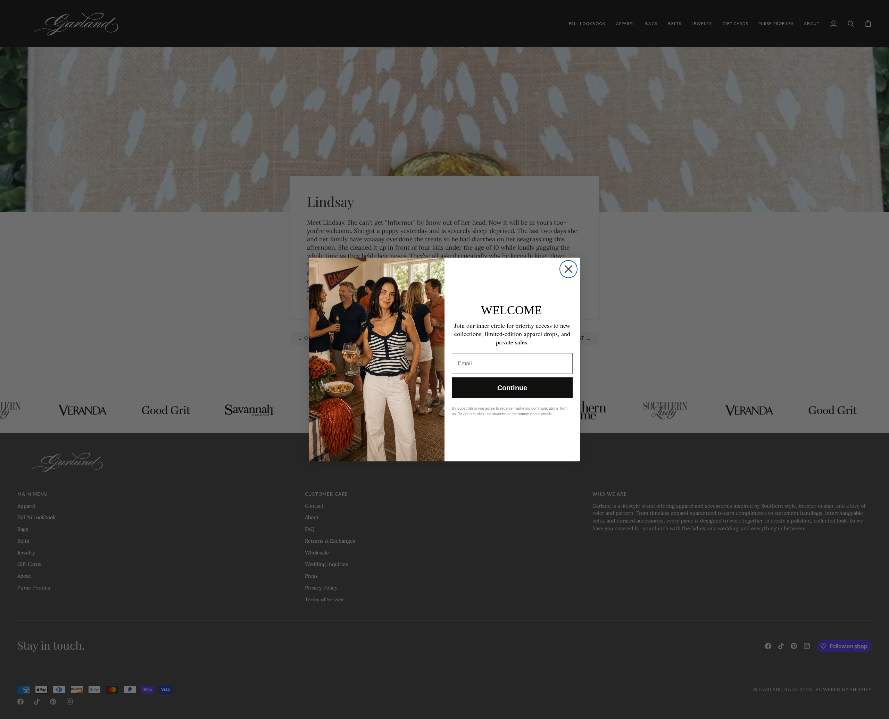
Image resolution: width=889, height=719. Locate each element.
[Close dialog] (568, 269)
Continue (512, 388)
